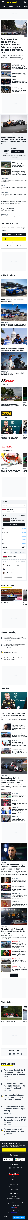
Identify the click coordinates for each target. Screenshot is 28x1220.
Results (24, 528)
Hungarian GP (12, 556)
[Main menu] (3, 2)
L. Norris (8, 565)
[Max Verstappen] (4, 569)
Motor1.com (14, 1179)
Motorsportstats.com (14, 1186)
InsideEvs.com (14, 1177)
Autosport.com (14, 1184)
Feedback (14, 1196)
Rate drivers (8, 577)
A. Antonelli (9, 572)
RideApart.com (14, 1189)
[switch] (24, 547)
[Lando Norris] (4, 565)
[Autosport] (8, 446)
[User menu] (24, 2)
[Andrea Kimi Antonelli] (4, 573)
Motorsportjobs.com (14, 1181)
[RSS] (21, 245)
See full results (20, 577)
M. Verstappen (10, 569)
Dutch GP (10, 509)
